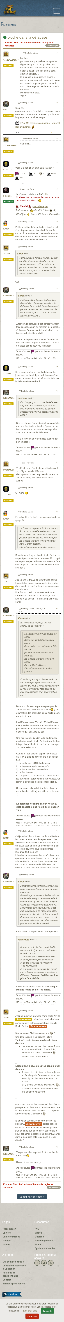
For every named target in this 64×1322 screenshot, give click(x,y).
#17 (57, 874)
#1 (57, 52)
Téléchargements (44, 1240)
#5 (57, 189)
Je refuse (32, 1316)
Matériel (7, 1240)
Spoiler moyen (38, 1026)
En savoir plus (30, 1310)
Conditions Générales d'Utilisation (14, 1267)
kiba (5, 110)
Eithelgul (8, 170)
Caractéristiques (11, 1236)
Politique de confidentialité (10, 1274)
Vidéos (38, 1232)
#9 (57, 366)
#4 (57, 162)
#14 (57, 574)
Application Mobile (45, 1248)
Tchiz (6, 582)
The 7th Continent (23, 42)
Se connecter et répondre (32, 1196)
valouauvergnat (10, 60)
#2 (57, 102)
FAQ (37, 1228)
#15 (57, 608)
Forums (9, 42)
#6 (57, 221)
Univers (7, 1232)
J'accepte (47, 1310)
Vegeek (6, 253)
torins (6, 1018)
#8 (57, 288)
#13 (57, 511)
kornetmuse (23, 940)
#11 (57, 462)
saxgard (7, 374)
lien (47, 194)
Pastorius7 (8, 470)
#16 (57, 831)
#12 (57, 487)
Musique (39, 1236)
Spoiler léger (23, 1019)
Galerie (6, 1244)
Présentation (9, 1228)
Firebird (7, 196)
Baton (6, 229)
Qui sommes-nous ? (13, 1261)
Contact (7, 1279)
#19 (57, 1147)
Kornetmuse (8, 296)
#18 (57, 1010)
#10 (57, 391)
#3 (57, 138)
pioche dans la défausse (27, 37)
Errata (38, 1244)
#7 (57, 246)
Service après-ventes (14, 1283)
